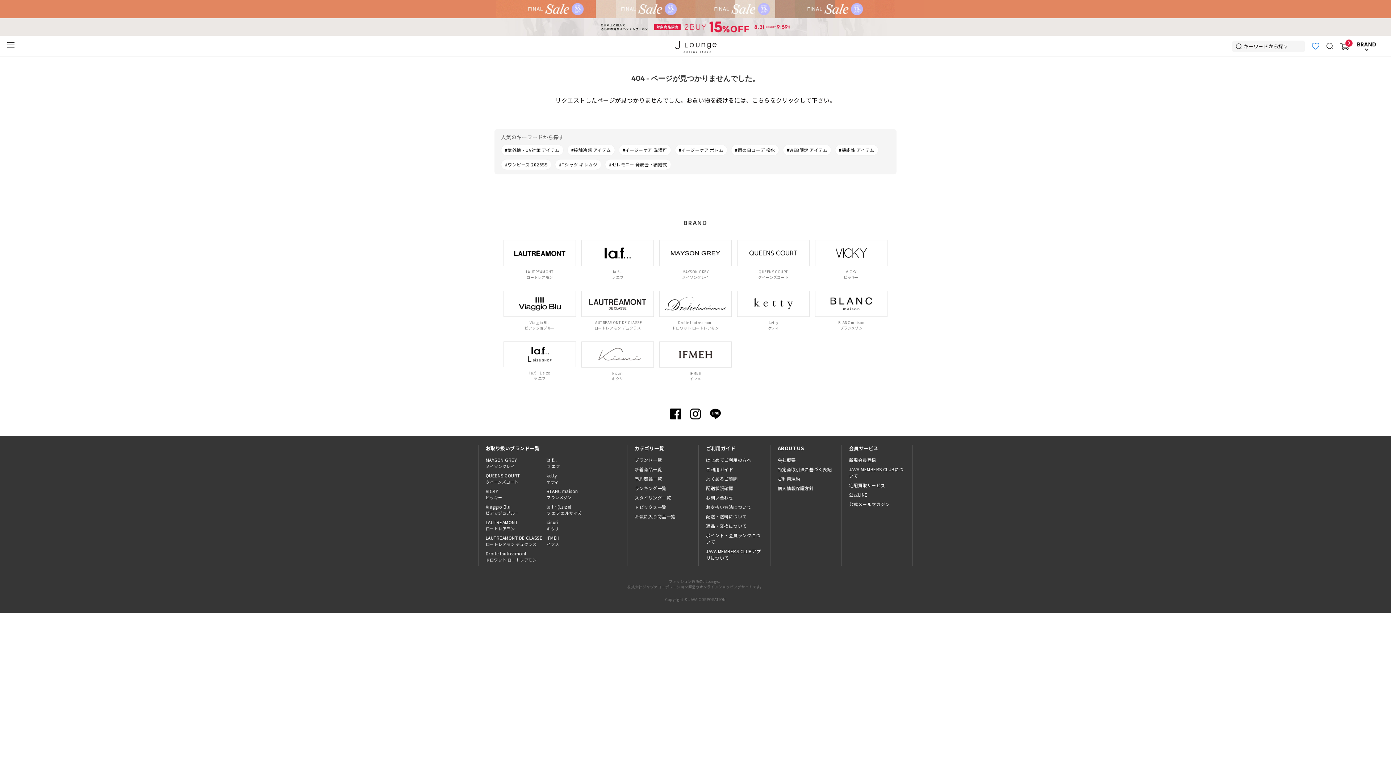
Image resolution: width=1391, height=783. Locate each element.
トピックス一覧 (650, 507)
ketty (553, 478)
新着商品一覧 (648, 469)
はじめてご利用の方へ (728, 460)
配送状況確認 (719, 488)
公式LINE (858, 495)
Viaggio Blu (502, 510)
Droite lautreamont (511, 556)
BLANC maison (562, 494)
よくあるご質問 (722, 479)
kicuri (553, 525)
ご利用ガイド (719, 469)
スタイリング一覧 (653, 497)
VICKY (494, 494)
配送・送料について (726, 516)
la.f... (553, 463)
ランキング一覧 (650, 488)
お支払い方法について (728, 507)
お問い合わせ (719, 497)
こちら (761, 100)
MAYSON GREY (501, 463)
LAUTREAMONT (502, 525)
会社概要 (787, 460)
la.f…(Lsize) (564, 510)
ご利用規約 (789, 479)
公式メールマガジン (869, 504)
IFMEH (553, 541)
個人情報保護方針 (796, 488)
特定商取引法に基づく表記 (805, 469)
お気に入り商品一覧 (655, 516)
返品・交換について (726, 526)
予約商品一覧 (648, 479)
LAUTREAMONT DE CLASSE (514, 541)
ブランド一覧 (648, 460)
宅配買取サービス (867, 485)
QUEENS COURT (503, 478)
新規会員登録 (862, 460)
